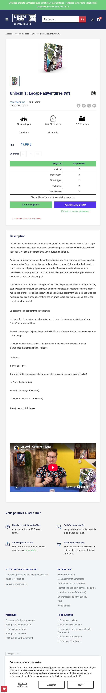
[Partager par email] (94, 106)
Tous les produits (21, 34)
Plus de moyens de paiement (75, 211)
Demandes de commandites (71, 583)
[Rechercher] (82, 19)
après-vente (30, 550)
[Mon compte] (92, 19)
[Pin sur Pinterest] (84, 106)
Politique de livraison (16, 633)
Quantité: (14, 153)
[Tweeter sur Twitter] (89, 106)
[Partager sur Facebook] (78, 106)
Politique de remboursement (19, 638)
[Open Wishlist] (4, 689)
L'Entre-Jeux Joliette (67, 620)
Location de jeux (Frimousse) (72, 592)
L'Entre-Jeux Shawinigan (70, 636)
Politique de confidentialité (68, 676)
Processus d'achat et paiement (20, 620)
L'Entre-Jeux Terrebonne (69, 641)
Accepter (51, 685)
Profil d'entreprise (66, 574)
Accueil (9, 34)
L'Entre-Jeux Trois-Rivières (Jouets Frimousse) (74, 630)
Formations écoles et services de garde (77, 588)
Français (10, 654)
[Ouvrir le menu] (7, 19)
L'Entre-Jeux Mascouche (70, 624)
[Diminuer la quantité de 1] (23, 154)
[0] (98, 19)
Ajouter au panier (30, 204)
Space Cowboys (17, 102)
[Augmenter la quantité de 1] (38, 154)
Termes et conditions (16, 629)
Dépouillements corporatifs (71, 579)
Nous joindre (64, 605)
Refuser (80, 685)
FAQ (60, 601)
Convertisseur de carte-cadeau (72, 596)
